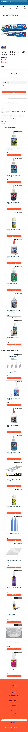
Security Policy (14, 713)
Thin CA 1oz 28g (10, 669)
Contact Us (14, 698)
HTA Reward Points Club (14, 700)
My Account (14, 685)
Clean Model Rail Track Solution (13, 614)
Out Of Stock (14, 317)
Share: (2, 57)
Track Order (14, 687)
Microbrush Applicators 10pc (13, 533)
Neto (18, 730)
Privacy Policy (14, 708)
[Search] (2, 1)
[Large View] (3, 47)
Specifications (12, 97)
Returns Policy (14, 710)
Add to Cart (14, 155)
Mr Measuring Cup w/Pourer (13, 641)
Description (4, 97)
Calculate (14, 92)
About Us (14, 692)
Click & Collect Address (14, 695)
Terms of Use (14, 705)
